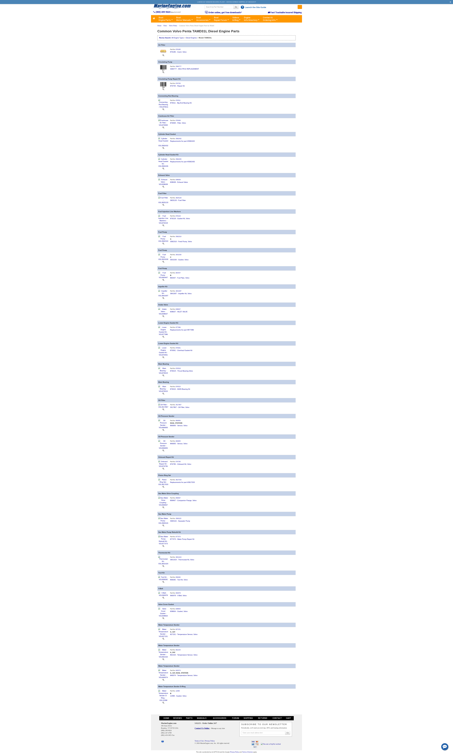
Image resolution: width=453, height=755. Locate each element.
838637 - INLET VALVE (178, 312)
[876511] (163, 109)
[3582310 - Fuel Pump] (163, 238)
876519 (178, 368)
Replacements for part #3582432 (182, 141)
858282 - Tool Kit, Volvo (179, 580)
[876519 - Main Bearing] (163, 370)
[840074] (163, 680)
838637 (178, 309)
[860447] (163, 280)
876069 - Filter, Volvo (178, 123)
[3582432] (163, 148)
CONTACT (277, 718)
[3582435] (163, 168)
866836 (178, 420)
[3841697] (163, 298)
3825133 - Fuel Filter (178, 200)
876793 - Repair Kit (177, 86)
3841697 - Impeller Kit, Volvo (181, 293)
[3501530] (163, 262)
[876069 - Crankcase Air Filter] (163, 122)
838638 (178, 179)
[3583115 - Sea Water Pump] (163, 520)
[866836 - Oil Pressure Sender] (163, 424)
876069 (178, 120)
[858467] (163, 507)
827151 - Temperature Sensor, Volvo (183, 634)
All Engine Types (178, 38)
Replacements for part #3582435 (182, 162)
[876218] (163, 225)
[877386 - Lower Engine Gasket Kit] (163, 330)
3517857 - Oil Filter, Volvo (179, 407)
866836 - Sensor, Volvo (178, 425)
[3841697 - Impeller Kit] (163, 293)
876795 (178, 461)
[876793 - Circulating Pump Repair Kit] (163, 85)
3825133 (178, 198)
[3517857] (163, 409)
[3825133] (163, 205)
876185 (178, 49)
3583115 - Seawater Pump (180, 521)
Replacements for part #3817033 (182, 482)
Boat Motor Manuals (183, 18)
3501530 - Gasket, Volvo (179, 260)
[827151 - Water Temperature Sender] (163, 632)
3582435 (178, 159)
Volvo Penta (173, 26)
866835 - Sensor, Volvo (178, 444)
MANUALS (202, 718)
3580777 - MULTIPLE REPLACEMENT (184, 69)
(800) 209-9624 (163, 12)
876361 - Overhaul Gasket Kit (181, 350)
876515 (178, 386)
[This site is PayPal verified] (271, 744)
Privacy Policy (210, 741)
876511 (178, 100)
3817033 (178, 480)
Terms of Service (247, 752)
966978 (178, 593)
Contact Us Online (202, 728)
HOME (166, 718)
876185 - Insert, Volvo (178, 52)
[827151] (163, 639)
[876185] (163, 55)
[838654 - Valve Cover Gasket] (163, 612)
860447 (178, 273)
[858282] (163, 582)
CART (288, 718)
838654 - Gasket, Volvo (179, 611)
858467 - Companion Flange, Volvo (183, 500)
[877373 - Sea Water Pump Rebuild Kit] (163, 540)
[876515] (163, 393)
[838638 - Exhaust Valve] (163, 182)
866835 (178, 441)
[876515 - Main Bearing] (163, 389)
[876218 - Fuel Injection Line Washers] (163, 219)
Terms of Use (199, 741)
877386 (178, 327)
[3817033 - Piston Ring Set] (163, 482)
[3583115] (163, 525)
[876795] (163, 469)
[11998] (163, 703)
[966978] (163, 598)
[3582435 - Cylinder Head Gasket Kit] (163, 162)
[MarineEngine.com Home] (175, 6)
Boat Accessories (202, 18)
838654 (178, 609)
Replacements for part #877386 (182, 330)
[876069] (163, 127)
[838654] (163, 618)
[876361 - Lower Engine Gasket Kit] (163, 351)
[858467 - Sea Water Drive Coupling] (163, 501)
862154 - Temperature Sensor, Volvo (183, 655)
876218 (178, 216)
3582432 (178, 138)
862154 (178, 650)
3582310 (178, 236)
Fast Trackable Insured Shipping (286, 12)
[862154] (163, 659)
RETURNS (262, 718)
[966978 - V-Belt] (163, 594)
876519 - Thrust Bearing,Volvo (181, 371)
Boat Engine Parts (165, 18)
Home (159, 26)
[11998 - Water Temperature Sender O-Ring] (163, 695)
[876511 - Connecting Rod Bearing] (163, 103)
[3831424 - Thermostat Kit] (163, 560)
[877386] (163, 337)
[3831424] (163, 566)
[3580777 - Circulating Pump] (163, 68)
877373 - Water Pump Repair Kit (182, 539)
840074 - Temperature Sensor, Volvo (183, 675)
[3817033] (163, 487)
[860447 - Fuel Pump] (163, 275)
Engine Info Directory (250, 18)
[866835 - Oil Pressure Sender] (163, 444)
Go (236, 7)
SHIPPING (248, 718)
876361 (178, 348)
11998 (178, 691)
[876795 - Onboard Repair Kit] (163, 464)
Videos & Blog (235, 18)
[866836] (163, 430)
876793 (178, 83)
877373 (178, 536)
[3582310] (163, 243)
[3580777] (163, 72)
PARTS (189, 718)
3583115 (178, 518)
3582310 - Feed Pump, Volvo (181, 241)
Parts (165, 26)
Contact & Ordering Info (269, 18)
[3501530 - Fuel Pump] (163, 257)
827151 (178, 629)
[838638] (163, 187)
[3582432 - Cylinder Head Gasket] (163, 142)
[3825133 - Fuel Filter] (163, 200)
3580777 (178, 66)
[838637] (163, 316)
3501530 (178, 255)
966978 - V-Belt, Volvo (178, 595)
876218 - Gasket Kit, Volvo (180, 218)
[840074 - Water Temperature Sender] (163, 674)
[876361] (163, 357)
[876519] (163, 375)
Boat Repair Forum (220, 18)
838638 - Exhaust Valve (179, 182)
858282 (178, 577)
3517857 (178, 405)
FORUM (235, 718)
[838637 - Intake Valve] (163, 311)
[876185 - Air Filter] (163, 51)
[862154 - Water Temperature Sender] (163, 653)
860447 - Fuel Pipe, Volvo (179, 278)
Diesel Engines (191, 38)
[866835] (163, 450)
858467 (178, 498)
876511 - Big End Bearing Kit (181, 103)
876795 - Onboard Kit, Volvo (180, 464)
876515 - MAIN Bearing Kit (180, 389)
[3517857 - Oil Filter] (163, 406)
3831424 (178, 557)
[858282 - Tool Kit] (163, 578)
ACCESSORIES (219, 718)
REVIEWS (177, 718)
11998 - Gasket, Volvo (178, 696)
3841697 (178, 291)
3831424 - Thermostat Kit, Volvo (182, 560)
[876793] (163, 89)
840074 (178, 670)
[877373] (163, 546)
